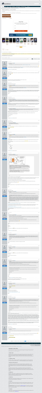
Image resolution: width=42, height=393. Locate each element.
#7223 (38, 189)
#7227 (38, 259)
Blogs (5, 6)
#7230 (38, 326)
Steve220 (4, 74)
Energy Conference (18, 6)
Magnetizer (28, 6)
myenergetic (4, 85)
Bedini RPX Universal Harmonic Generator (15, 7)
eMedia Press (17, 8)
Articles (7, 6)
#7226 (38, 245)
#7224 (38, 212)
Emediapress (13, 6)
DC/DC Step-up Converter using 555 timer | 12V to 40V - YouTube (14, 203)
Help (27, 343)
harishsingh (4, 155)
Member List (6, 7)
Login (39, 0)
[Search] (39, 3)
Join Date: (4, 66)
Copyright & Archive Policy (18, 346)
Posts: (4, 125)
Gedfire (4, 99)
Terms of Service (35, 343)
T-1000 (4, 64)
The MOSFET (21, 67)
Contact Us (30, 343)
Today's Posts (3, 7)
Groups (10, 6)
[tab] (3, 57)
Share (4, 126)
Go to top (39, 343)
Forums (3, 6)
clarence (4, 298)
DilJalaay (4, 284)
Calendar (9, 7)
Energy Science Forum (23, 6)
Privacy (32, 343)
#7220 (38, 120)
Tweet (4, 68)
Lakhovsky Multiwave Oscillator (22, 7)
